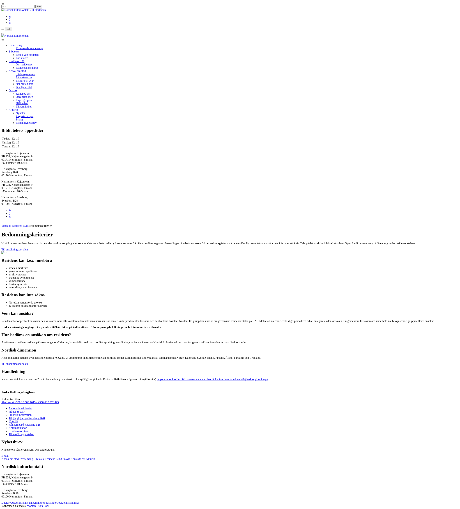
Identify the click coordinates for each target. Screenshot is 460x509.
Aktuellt (13, 109)
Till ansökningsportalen (14, 249)
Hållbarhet (22, 103)
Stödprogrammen (25, 74)
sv (10, 16)
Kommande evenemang (29, 48)
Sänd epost (8, 402)
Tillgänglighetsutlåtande (42, 502)
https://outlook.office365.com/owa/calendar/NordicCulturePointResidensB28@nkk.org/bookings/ (212, 379)
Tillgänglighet (23, 106)
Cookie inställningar (67, 502)
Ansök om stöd (17, 70)
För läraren (22, 58)
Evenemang (15, 45)
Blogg (19, 119)
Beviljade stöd (24, 87)
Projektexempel (24, 116)
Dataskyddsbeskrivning (15, 502)
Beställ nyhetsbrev (26, 122)
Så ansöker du (24, 77)
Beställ (5, 455)
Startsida (6, 225)
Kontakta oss (23, 93)
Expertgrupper (24, 100)
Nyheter (20, 113)
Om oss (13, 90)
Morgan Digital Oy (37, 505)
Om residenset (24, 64)
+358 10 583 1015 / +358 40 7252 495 (37, 402)
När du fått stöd (24, 83)
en (10, 22)
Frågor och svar (25, 80)
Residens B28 (16, 61)
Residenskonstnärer (27, 67)
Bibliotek (14, 51)
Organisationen (24, 96)
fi (9, 19)
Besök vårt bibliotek (27, 54)
